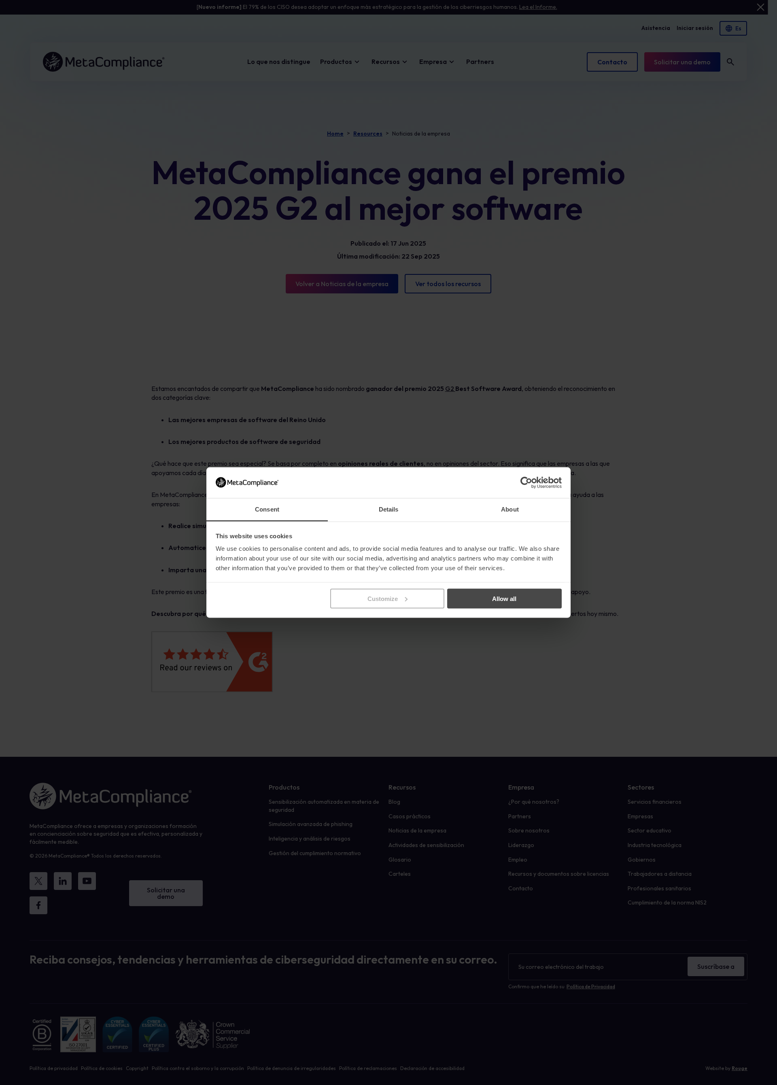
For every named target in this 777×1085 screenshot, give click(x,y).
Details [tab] (389, 509)
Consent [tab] (267, 509)
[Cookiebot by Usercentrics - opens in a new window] (526, 482)
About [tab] (510, 509)
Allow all (504, 598)
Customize (382, 598)
